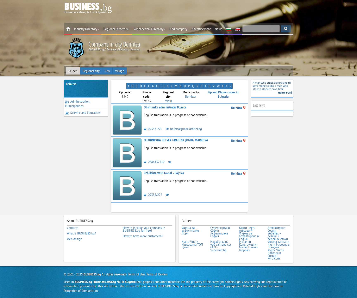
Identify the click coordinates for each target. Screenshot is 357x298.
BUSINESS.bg (92, 274)
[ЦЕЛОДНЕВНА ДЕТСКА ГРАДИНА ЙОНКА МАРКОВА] (127, 152)
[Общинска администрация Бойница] (127, 119)
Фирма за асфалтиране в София (249, 236)
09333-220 (154, 129)
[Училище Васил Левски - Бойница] (127, 185)
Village (119, 71)
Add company (178, 29)
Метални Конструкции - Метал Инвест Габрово (248, 245)
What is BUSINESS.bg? (81, 233)
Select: (72, 71)
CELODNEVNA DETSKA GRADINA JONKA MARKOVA (176, 140)
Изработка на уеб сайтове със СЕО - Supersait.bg (221, 245)
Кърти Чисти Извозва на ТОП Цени (192, 244)
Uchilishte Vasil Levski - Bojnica (164, 173)
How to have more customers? (143, 236)
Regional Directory (116, 29)
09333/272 (154, 195)
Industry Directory (85, 29)
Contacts (72, 227)
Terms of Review (157, 274)
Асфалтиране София (276, 229)
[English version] (237, 29)
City (107, 71)
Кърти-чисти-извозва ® (247, 229)
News (218, 29)
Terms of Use (136, 274)
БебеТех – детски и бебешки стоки (278, 236)
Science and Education (85, 113)
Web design (74, 239)
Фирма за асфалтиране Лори (190, 230)
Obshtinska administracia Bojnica (165, 107)
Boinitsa (71, 84)
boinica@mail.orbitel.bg (185, 129)
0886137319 (155, 162)
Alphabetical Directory (148, 29)
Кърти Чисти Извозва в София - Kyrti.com (276, 254)
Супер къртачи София (220, 229)
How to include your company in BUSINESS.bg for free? (144, 229)
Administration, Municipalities (77, 104)
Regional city (91, 71)
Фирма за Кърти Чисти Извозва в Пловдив (278, 244)
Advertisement (201, 29)
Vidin (168, 101)
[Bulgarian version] (228, 29)
